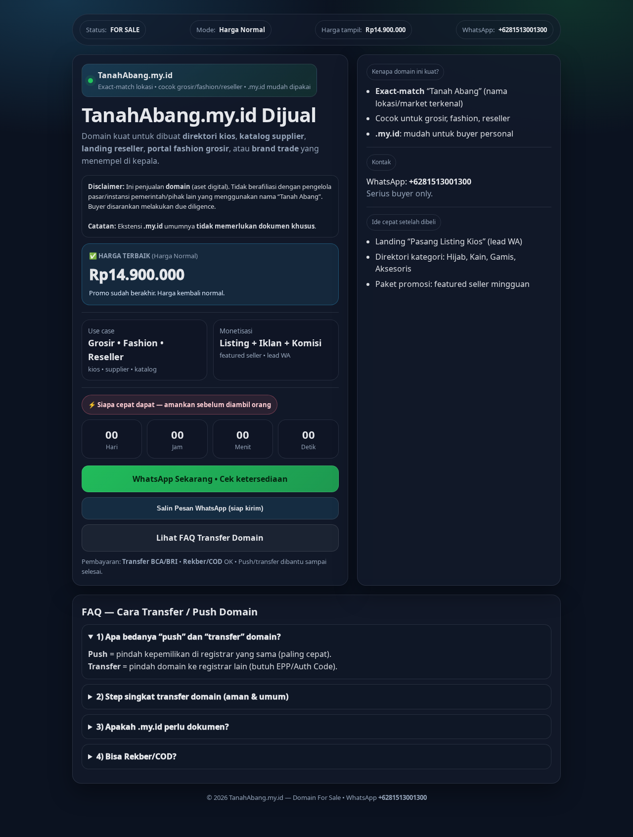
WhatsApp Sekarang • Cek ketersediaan (210, 478)
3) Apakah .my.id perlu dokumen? (162, 726)
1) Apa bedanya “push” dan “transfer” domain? (188, 636)
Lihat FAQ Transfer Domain (210, 537)
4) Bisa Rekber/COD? (136, 756)
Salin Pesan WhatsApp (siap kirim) (210, 508)
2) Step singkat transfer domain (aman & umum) (192, 696)
